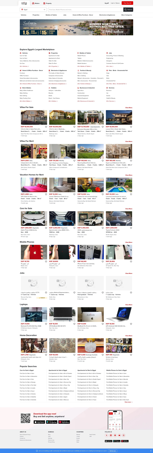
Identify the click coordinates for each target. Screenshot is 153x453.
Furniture (22, 73)
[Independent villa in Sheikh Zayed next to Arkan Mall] (34, 157)
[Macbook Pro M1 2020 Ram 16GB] (34, 319)
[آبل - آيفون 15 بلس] (119, 257)
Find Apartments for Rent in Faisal (87, 400)
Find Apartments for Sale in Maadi (58, 388)
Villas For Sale (52, 61)
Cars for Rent (23, 58)
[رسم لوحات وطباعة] (119, 350)
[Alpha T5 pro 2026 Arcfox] (34, 224)
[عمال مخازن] (119, 288)
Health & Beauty (110, 98)
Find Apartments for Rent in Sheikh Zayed (89, 379)
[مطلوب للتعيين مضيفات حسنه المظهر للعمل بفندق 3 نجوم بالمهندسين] (90, 288)
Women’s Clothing (82, 73)
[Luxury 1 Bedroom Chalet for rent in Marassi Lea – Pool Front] (62, 191)
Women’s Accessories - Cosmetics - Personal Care (91, 78)
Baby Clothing (23, 93)
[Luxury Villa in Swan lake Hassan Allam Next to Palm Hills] (119, 123)
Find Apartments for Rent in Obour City (88, 388)
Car (107, 93)
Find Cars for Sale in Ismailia (27, 388)
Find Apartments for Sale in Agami (58, 397)
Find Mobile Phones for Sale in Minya (116, 394)
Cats (107, 76)
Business (108, 90)
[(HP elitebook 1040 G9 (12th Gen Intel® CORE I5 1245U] (119, 319)
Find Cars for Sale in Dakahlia (28, 397)
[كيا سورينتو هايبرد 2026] (90, 224)
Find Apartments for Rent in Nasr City (88, 376)
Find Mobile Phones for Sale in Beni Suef (117, 400)
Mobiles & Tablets (51, 15)
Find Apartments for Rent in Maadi (87, 382)
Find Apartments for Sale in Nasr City (59, 379)
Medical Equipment (83, 98)
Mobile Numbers (82, 63)
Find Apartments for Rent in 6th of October (89, 373)
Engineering (109, 58)
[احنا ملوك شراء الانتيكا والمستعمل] (34, 350)
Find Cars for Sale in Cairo (27, 373)
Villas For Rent (53, 63)
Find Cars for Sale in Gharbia (28, 394)
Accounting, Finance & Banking (115, 56)
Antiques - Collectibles (55, 90)
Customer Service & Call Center (115, 63)
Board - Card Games (54, 98)
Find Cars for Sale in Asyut (27, 391)
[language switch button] (107, 3)
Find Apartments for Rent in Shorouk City (89, 391)
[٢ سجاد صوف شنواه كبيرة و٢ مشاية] (62, 350)
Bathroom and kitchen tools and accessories (32, 81)
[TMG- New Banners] (76, 27)
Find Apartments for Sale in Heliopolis (59, 394)
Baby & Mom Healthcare (26, 90)
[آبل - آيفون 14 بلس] (62, 257)
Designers (109, 61)
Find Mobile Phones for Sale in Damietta (117, 385)
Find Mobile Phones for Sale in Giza (116, 388)
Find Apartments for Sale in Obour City (59, 385)
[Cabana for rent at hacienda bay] (90, 191)
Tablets (79, 58)
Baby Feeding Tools (25, 98)
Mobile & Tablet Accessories (85, 61)
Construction (81, 93)
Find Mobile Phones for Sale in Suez (116, 397)
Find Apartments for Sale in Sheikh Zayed (60, 376)
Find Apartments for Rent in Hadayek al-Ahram (90, 394)
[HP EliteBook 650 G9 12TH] (62, 319)
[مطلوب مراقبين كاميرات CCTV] (34, 288)
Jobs (64, 15)
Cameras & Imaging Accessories (57, 81)
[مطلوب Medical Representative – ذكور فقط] (62, 288)
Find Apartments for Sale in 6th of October (60, 373)
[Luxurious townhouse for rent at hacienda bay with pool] (119, 191)
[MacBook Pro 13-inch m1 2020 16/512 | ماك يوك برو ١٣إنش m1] (90, 319)
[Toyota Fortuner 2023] (119, 224)
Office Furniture (24, 76)
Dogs (107, 73)
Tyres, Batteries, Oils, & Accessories (30, 61)
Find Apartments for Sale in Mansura (59, 400)
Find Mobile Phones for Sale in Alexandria (117, 376)
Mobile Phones (82, 56)
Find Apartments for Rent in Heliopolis (88, 385)
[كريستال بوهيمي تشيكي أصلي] (90, 350)
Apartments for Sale (54, 56)
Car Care (22, 63)
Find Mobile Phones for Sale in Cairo (116, 373)
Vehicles (23, 15)
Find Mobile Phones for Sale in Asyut (116, 391)
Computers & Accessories (56, 76)
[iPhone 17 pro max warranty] (90, 257)
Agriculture (81, 90)
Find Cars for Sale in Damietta (28, 400)
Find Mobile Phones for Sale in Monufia (117, 379)
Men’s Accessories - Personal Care (87, 81)
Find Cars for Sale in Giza (27, 379)
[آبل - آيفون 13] (34, 257)
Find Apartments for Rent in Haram (87, 397)
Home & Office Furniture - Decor (83, 15)
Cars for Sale (23, 56)
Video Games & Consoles (56, 78)
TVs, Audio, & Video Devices (56, 73)
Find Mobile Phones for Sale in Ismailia (116, 382)
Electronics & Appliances (107, 15)
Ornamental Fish (110, 81)
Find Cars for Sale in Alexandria (28, 376)
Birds (107, 78)
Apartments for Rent (54, 58)
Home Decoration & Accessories (29, 78)
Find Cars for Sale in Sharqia (27, 382)
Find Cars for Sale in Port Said (28, 385)
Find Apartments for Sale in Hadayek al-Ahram (61, 391)
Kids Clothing (23, 95)
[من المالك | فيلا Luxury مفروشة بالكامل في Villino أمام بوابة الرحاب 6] (62, 157)
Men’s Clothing (82, 76)
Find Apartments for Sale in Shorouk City (60, 382)
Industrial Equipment (83, 95)
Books (50, 95)
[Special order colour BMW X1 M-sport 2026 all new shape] (62, 224)
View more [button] (128, 402)
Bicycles (51, 93)
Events (108, 95)
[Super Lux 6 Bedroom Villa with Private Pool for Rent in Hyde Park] (119, 157)
